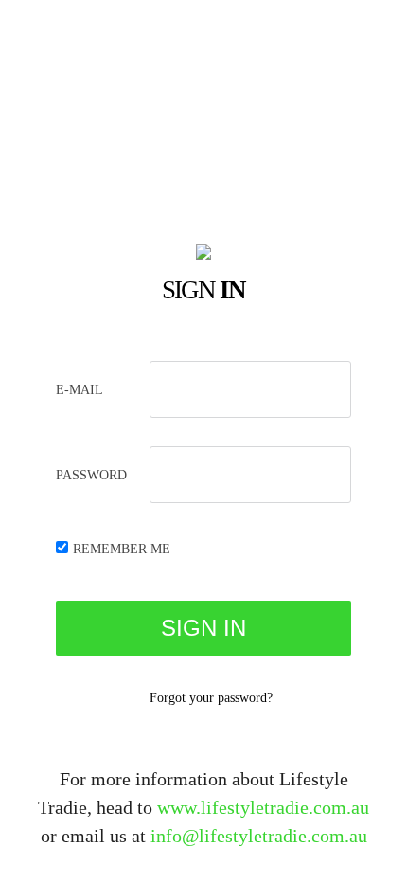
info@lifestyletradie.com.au (258, 835)
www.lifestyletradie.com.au (263, 807)
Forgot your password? (211, 698)
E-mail (79, 390)
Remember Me (121, 549)
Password (91, 475)
